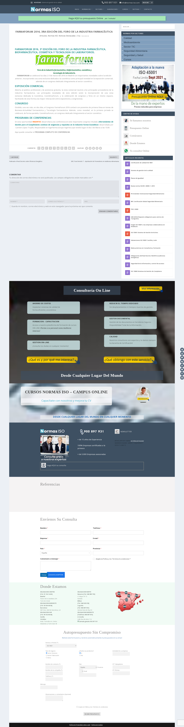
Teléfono (97, 528)
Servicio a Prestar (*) (51, 642)
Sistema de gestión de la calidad (52, 2)
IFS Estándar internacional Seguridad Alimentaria (147, 194)
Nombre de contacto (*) (52, 664)
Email (85, 671)
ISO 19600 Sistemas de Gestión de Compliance (146, 271)
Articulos (43, 36)
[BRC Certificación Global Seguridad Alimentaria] (127, 202)
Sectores (98, 9)
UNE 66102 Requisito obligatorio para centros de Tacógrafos (147, 218)
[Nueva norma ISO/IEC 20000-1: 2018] (127, 187)
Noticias (136, 9)
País (42, 549)
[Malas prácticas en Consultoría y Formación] (127, 249)
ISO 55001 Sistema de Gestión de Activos (144, 232)
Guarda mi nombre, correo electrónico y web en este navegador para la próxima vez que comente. (52, 206)
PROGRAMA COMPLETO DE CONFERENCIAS (52, 132)
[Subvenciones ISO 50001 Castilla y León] (127, 241)
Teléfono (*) (49, 676)
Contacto (148, 9)
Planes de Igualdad (137, 178)
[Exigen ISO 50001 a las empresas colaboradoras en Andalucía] (127, 226)
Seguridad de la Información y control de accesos (147, 263)
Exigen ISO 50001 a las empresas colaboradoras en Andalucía (148, 225)
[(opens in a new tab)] (127, 257)
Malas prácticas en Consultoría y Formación (145, 248)
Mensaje (43, 684)
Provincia (97, 549)
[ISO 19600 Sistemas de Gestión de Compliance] (127, 272)
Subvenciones (112, 9)
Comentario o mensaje (49, 559)
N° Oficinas (116, 670)
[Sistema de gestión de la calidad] (127, 171)
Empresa (44, 538)
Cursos (125, 9)
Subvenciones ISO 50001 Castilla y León (144, 240)
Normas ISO (86, 9)
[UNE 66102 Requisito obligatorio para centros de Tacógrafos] (127, 218)
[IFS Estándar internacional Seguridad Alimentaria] (127, 195)
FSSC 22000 (134, 209)
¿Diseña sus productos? (86, 651)
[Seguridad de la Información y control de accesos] (127, 264)
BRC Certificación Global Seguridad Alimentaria (147, 201)
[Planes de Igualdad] (127, 179)
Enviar (44, 575)
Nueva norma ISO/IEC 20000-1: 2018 (142, 186)
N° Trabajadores (118, 664)
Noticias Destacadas (67, 36)
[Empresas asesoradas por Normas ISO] (92, 511)
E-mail (96, 538)
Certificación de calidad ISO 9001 (142, 163)
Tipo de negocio (50, 651)
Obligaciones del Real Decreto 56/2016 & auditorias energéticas (148, 256)
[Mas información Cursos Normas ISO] (143, 395)
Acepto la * (113, 559)
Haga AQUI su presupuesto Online (92, 18)
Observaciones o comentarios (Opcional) (58, 694)
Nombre (44, 528)
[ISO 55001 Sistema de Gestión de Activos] (127, 233)
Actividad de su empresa (120, 651)
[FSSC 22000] (127, 210)
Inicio (77, 9)
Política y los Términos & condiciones (116, 559)
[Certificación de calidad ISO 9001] (127, 164)
